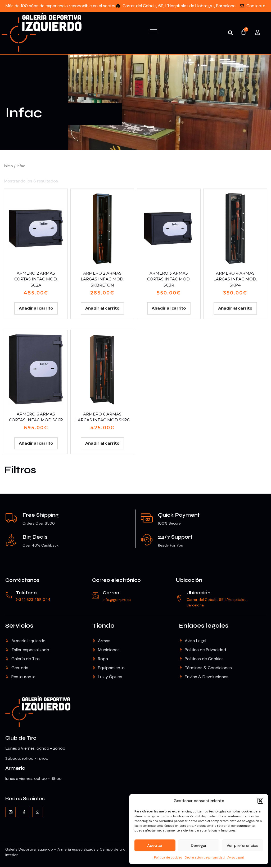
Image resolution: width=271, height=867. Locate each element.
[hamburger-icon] (154, 31)
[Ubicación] (179, 598)
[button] (260, 800)
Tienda (103, 625)
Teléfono (26, 593)
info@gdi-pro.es (117, 599)
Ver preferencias (242, 845)
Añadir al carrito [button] (36, 308)
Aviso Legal (235, 857)
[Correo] (95, 595)
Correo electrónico (116, 580)
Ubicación (189, 580)
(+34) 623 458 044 (33, 599)
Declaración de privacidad (205, 857)
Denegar (199, 845)
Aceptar (155, 845)
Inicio (8, 166)
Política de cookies (168, 857)
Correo (111, 593)
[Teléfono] (8, 595)
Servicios (19, 625)
